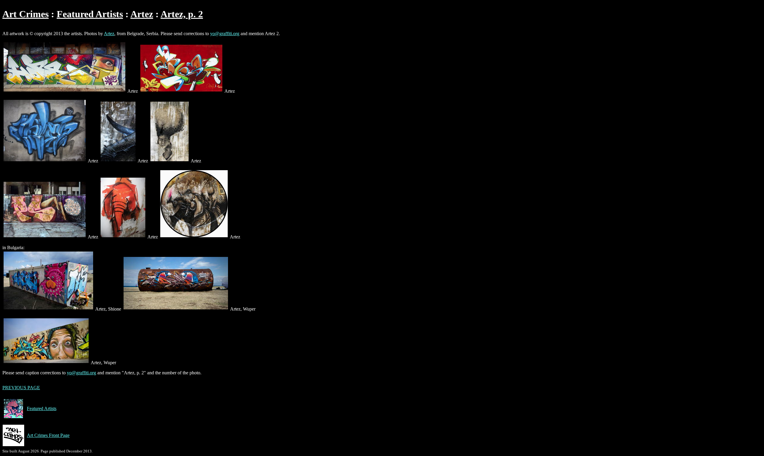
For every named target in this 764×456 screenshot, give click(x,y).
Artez (141, 14)
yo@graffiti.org (224, 33)
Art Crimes (25, 14)
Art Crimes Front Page (48, 435)
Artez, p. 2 (182, 14)
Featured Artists (90, 14)
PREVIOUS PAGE (21, 387)
